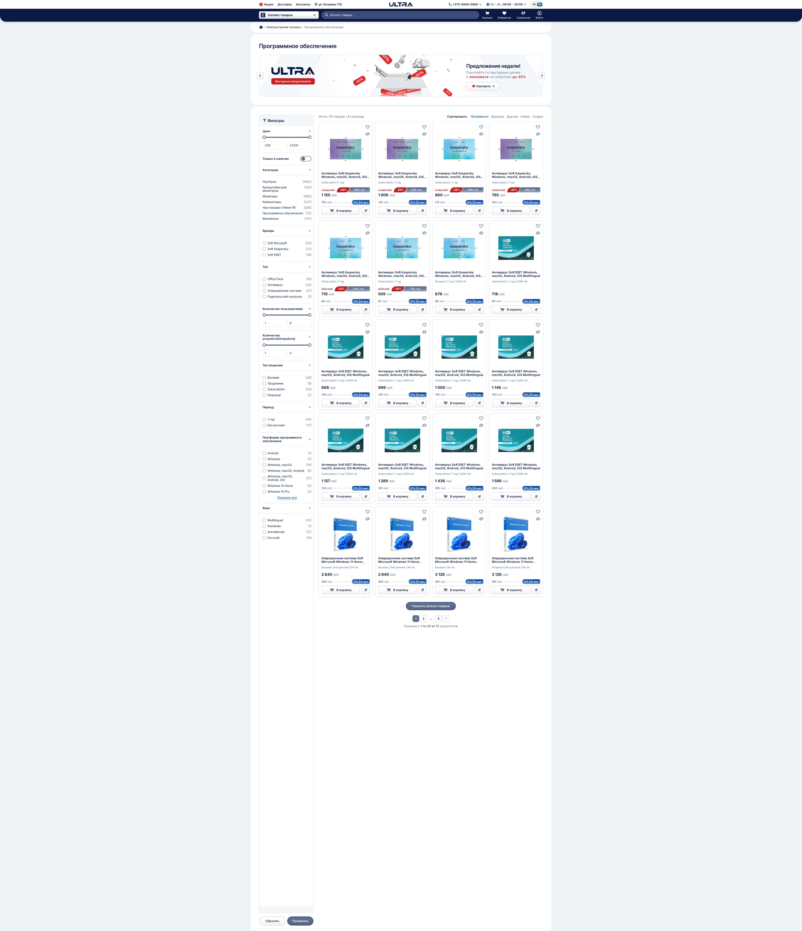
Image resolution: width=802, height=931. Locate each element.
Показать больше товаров (431, 606)
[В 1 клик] (366, 211)
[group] (401, 75)
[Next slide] (541, 75)
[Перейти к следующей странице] (446, 618)
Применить (300, 921)
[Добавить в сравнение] (367, 134)
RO (534, 4)
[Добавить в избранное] (367, 127)
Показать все (287, 497)
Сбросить (272, 921)
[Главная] (401, 4)
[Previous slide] (260, 75)
